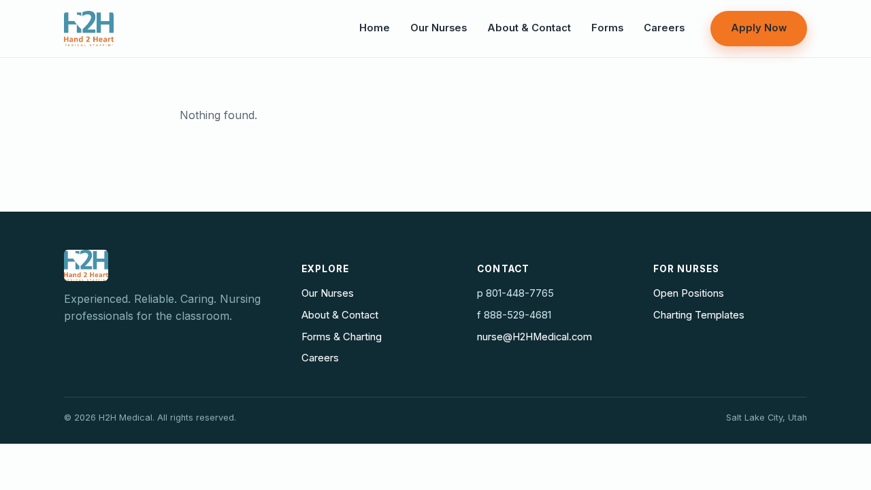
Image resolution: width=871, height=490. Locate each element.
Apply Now (759, 28)
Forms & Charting (341, 337)
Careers (664, 28)
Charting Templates (698, 315)
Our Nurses (438, 28)
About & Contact (529, 28)
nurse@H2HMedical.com (534, 337)
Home (374, 28)
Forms (607, 28)
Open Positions (688, 293)
